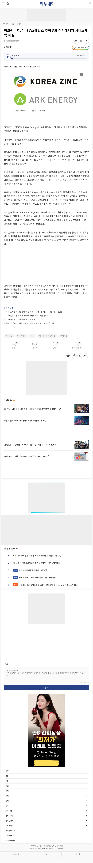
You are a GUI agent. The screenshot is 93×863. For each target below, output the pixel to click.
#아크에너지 (21, 336)
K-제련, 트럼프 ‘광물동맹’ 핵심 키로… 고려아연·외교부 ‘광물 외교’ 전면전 (34, 311)
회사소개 (16, 854)
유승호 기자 (8, 47)
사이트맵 (77, 854)
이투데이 (5, 24)
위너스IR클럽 (10, 840)
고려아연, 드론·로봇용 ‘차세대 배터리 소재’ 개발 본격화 (27, 315)
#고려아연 (9, 336)
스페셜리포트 (10, 830)
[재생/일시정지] (8, 56)
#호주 (32, 336)
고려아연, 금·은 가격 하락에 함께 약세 (20, 319)
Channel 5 (9, 835)
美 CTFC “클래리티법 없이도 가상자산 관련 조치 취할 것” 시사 (30, 323)
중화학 (19, 24)
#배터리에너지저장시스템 (47, 336)
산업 (12, 24)
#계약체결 (63, 336)
